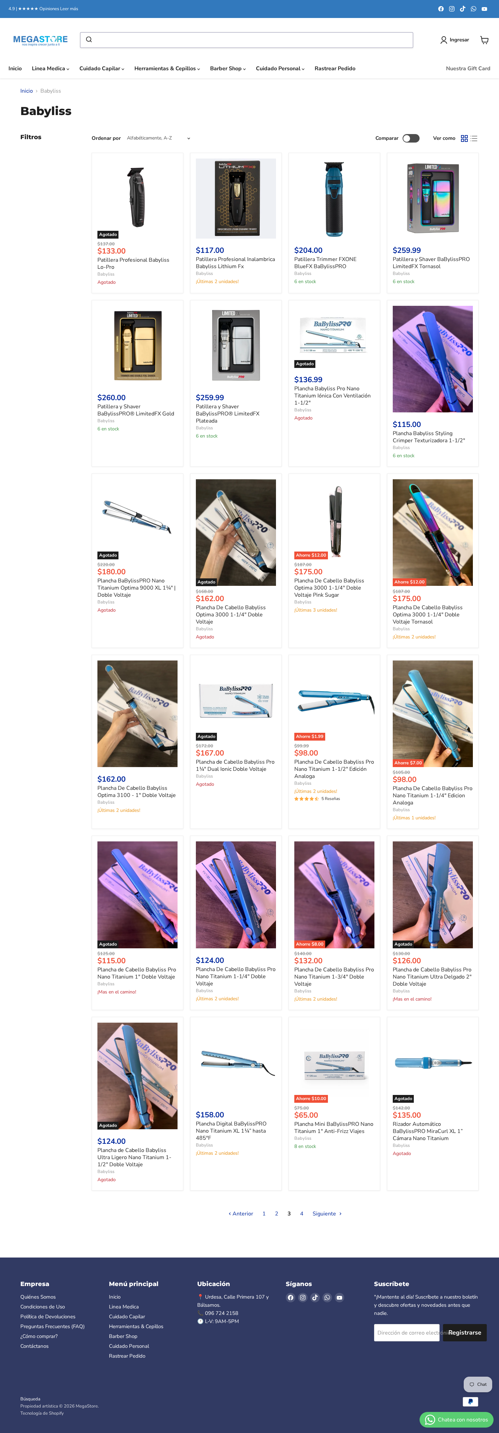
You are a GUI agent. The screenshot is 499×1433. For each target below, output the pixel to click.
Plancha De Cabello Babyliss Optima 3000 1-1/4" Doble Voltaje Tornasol (428, 615)
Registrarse (464, 1332)
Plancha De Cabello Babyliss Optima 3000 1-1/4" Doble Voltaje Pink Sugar (329, 588)
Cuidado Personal (279, 68)
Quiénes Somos (38, 1297)
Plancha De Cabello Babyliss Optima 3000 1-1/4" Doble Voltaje (231, 615)
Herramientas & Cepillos (165, 68)
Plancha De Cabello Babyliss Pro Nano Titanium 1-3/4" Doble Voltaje (334, 977)
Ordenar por (106, 138)
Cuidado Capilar (100, 68)
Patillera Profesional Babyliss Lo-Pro (133, 263)
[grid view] (464, 138)
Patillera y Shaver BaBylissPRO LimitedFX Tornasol (431, 263)
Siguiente (325, 1213)
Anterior (242, 1213)
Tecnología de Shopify (42, 1413)
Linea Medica (49, 68)
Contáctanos (34, 1346)
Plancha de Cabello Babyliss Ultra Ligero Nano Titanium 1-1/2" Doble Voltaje (134, 1157)
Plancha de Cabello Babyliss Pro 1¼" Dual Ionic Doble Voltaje (235, 765)
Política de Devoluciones (47, 1316)
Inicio (15, 68)
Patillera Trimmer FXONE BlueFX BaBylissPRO (325, 263)
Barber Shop (226, 68)
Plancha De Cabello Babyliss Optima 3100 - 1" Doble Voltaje (136, 791)
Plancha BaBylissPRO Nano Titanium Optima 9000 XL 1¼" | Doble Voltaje (136, 588)
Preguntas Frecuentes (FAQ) (52, 1326)
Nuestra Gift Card (468, 68)
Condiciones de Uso (42, 1306)
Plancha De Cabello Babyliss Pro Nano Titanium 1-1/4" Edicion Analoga (433, 795)
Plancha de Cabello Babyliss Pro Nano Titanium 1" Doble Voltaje (136, 973)
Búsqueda (30, 1399)
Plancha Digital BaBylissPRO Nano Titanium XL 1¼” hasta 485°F (231, 1131)
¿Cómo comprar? (39, 1336)
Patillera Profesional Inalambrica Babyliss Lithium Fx (235, 263)
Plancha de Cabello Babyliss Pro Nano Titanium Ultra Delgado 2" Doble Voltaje (432, 977)
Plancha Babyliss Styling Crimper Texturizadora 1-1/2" (429, 437)
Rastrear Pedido (335, 68)
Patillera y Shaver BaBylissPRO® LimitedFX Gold (135, 410)
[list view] (474, 138)
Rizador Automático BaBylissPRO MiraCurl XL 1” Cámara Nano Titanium (428, 1131)
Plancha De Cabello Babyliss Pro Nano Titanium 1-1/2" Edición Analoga (334, 769)
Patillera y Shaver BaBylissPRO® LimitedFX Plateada (227, 414)
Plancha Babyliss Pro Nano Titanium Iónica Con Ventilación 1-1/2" (332, 396)
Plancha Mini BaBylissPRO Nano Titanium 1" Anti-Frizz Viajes (333, 1127)
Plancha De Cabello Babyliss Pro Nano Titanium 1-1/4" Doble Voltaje (236, 976)
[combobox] (246, 40)
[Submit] (88, 40)
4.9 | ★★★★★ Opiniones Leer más (43, 9)
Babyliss (105, 274)
